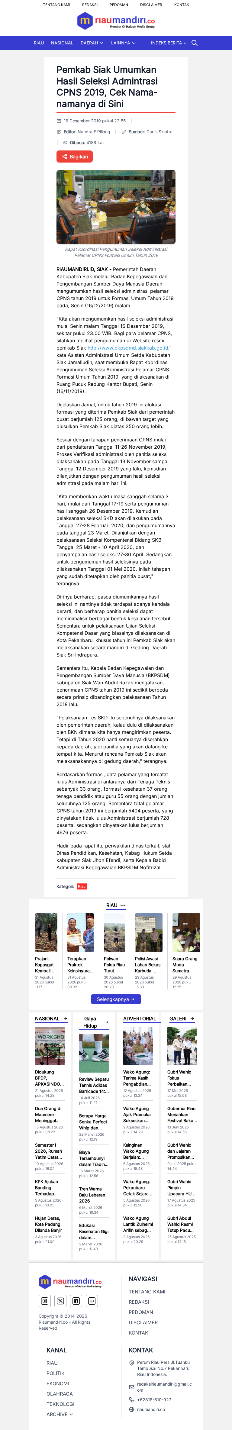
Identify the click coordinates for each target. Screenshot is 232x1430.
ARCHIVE (57, 1414)
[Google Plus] (92, 1301)
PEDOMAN (119, 3)
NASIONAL (62, 42)
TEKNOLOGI (60, 1404)
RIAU (39, 42)
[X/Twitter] (60, 1301)
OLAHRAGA (60, 1394)
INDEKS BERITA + (168, 42)
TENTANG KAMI (56, 3)
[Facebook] (76, 1301)
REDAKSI (90, 3)
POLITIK (56, 1373)
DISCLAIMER (151, 3)
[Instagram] (45, 1301)
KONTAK (181, 3)
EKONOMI (58, 1383)
